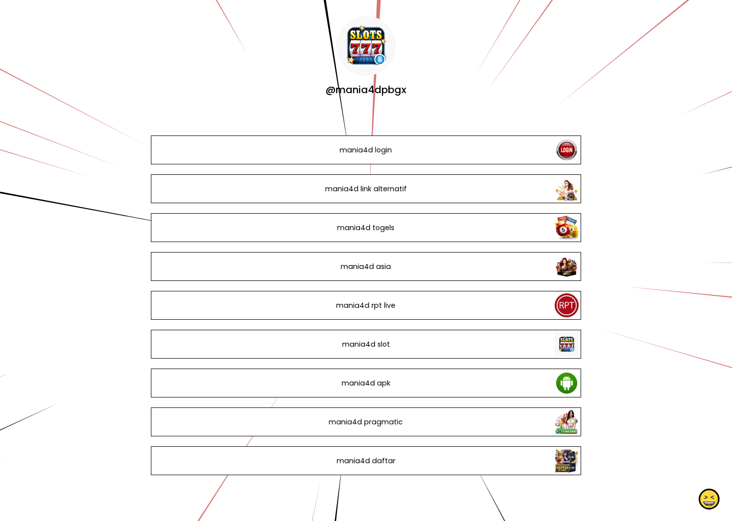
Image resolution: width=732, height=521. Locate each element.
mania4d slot (366, 344)
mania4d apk (366, 383)
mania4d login (366, 150)
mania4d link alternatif (366, 189)
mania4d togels (365, 228)
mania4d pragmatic (366, 422)
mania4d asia (366, 266)
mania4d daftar (366, 461)
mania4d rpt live (365, 305)
